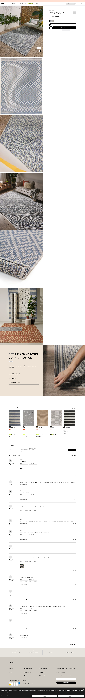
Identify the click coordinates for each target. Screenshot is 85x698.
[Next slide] (75, 407)
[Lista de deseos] (79, 3)
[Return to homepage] (4, 3)
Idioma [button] (14, 455)
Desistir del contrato (42, 675)
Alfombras (14, 3)
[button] (22, 566)
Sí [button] (26, 484)
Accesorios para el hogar (22, 3)
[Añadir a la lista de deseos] (50, 27)
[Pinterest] (23, 683)
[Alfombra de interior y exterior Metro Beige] (42, 418)
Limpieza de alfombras (27, 672)
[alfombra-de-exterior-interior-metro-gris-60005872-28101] (51, 427)
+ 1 (43, 427)
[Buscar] (74, 3)
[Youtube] (26, 683)
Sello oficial (25, 675)
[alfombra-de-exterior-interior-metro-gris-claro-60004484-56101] (39, 427)
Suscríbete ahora (66, 682)
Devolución (10, 672)
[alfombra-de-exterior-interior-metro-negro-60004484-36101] (41, 427)
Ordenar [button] (10, 455)
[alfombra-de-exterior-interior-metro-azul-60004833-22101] (10, 427)
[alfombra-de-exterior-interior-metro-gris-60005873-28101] (23, 427)
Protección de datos (42, 672)
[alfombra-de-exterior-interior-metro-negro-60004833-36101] (12, 427)
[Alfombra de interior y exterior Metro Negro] (69, 418)
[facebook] (32, 683)
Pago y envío (41, 670)
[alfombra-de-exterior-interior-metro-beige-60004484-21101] (37, 427)
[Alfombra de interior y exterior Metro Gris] (29, 418)
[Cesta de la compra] (83, 3)
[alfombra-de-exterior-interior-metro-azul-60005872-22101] (53, 427)
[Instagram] (29, 683)
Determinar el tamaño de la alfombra (29, 670)
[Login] (81, 3)
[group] (14, 449)
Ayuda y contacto (11, 670)
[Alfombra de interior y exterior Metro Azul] (51, 21)
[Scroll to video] (40, 51)
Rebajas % (31, 3)
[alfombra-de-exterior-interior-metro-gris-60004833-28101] (14, 427)
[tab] (73, 455)
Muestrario (37, 3)
